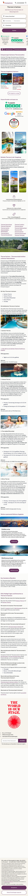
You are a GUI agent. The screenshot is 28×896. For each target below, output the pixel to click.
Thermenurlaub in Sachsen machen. (9, 682)
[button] (25, 2)
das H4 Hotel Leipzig (16, 656)
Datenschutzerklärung (8, 881)
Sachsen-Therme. (6, 602)
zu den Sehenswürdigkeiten (19, 251)
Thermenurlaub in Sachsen (15, 626)
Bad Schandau (18, 608)
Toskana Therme (20, 600)
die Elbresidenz (4, 656)
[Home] (2, 49)
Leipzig (7, 608)
